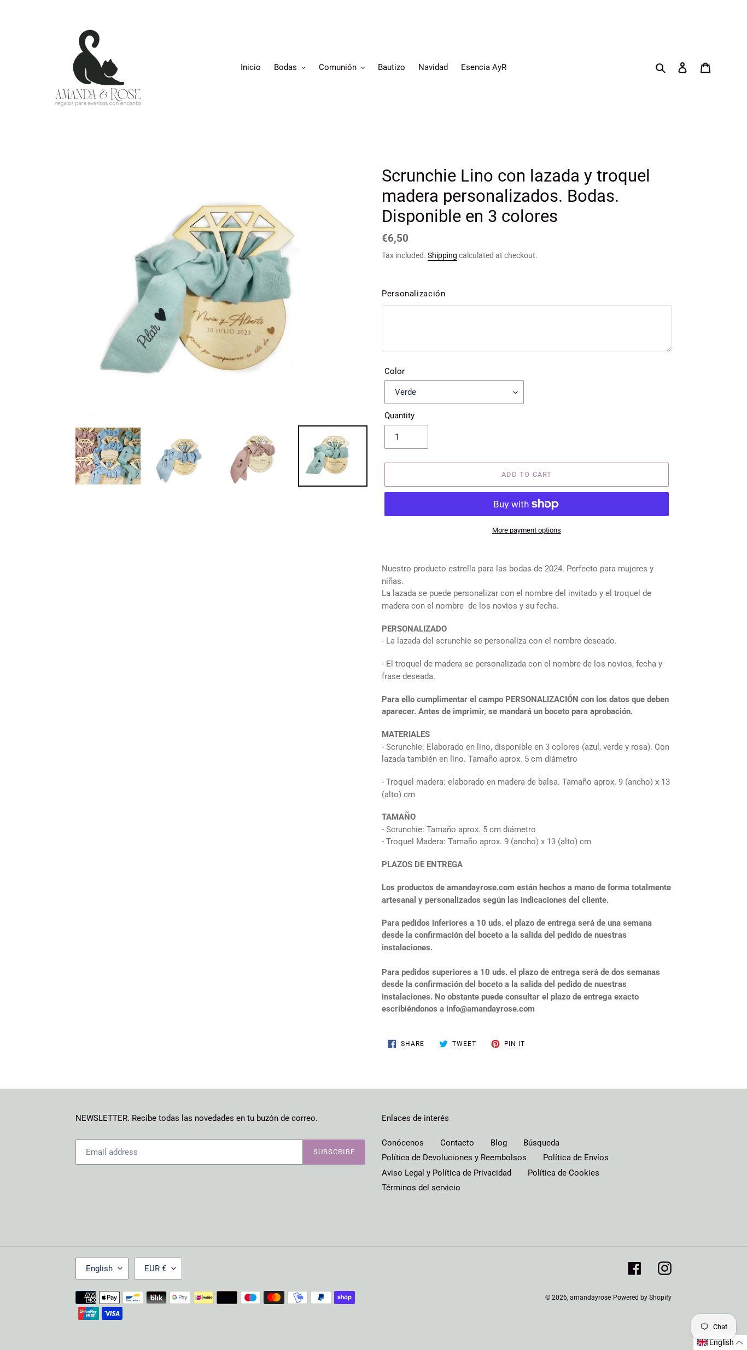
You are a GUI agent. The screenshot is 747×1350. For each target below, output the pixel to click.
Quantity (399, 415)
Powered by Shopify (642, 1297)
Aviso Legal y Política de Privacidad (446, 1173)
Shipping (442, 255)
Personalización (414, 294)
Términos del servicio (421, 1188)
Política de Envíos (576, 1157)
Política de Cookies (563, 1173)
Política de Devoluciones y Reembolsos (454, 1157)
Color (394, 371)
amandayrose (590, 1297)
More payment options (526, 530)
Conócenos (403, 1143)
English (99, 1268)
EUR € (155, 1268)
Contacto (457, 1143)
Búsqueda (541, 1143)
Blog (499, 1143)
